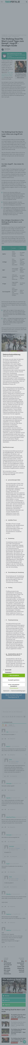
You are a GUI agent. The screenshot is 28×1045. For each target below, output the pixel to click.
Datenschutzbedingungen (18, 690)
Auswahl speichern (13, 680)
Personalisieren (14, 688)
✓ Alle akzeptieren (13, 675)
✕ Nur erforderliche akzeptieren (13, 685)
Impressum (6, 690)
